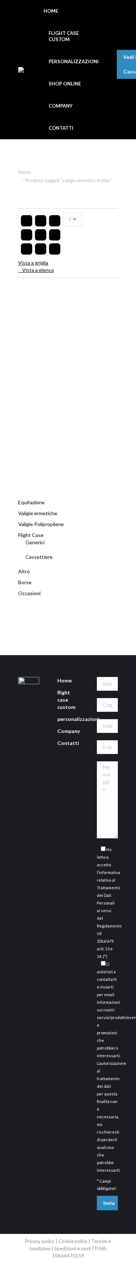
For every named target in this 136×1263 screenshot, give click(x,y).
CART (128, 46)
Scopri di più (68, 466)
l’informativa (108, 872)
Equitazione (31, 502)
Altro (24, 571)
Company (68, 731)
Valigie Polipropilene (41, 524)
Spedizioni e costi (73, 1248)
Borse (25, 582)
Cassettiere (39, 557)
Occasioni (29, 593)
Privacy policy (39, 1241)
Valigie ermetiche (37, 513)
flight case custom (66, 699)
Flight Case (31, 535)
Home (64, 680)
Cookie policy (72, 1241)
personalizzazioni (78, 719)
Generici (35, 542)
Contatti (68, 743)
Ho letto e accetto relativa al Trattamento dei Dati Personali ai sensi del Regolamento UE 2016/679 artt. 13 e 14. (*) (109, 903)
